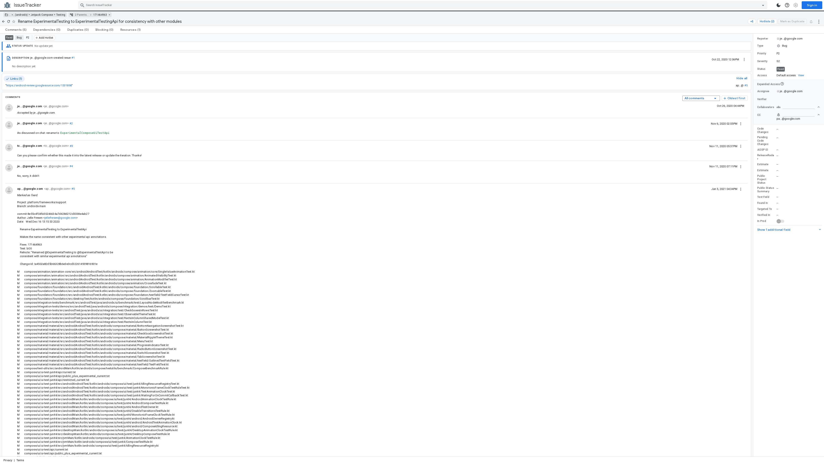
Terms (20, 460)
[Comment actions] (740, 123)
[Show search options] (763, 5)
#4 (71, 166)
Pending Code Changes (762, 141)
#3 (71, 145)
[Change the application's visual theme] (778, 5)
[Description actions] (744, 59)
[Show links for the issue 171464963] (109, 14)
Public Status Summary (765, 189)
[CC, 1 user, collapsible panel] (798, 115)
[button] (12, 14)
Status (761, 68)
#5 (746, 85)
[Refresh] (8, 21)
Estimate (762, 164)
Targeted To (764, 209)
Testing (60, 14)
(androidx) (21, 14)
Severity (762, 61)
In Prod (761, 221)
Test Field (763, 196)
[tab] (16, 29)
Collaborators (765, 107)
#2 (71, 123)
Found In (762, 203)
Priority (761, 53)
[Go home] (3, 21)
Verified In (763, 215)
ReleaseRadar (765, 157)
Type (760, 45)
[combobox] (423, 5)
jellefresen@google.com (60, 217)
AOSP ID (762, 149)
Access (762, 75)
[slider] (754, 245)
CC (759, 114)
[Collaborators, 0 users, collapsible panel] (798, 107)
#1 (73, 57)
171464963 (100, 14)
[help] (787, 5)
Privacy (7, 460)
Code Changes (762, 130)
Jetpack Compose (42, 14)
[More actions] (818, 21)
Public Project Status (761, 179)
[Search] (82, 5)
